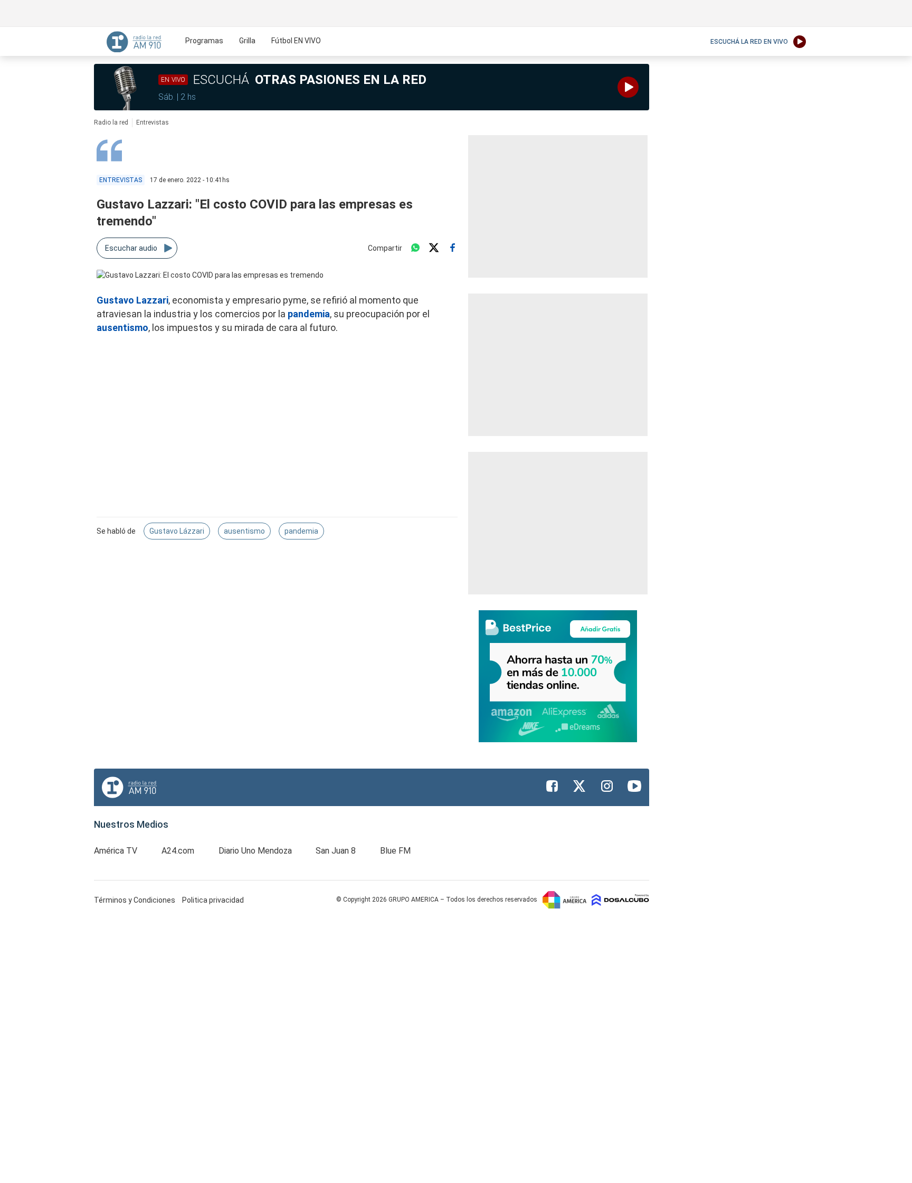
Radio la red (111, 122)
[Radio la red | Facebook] (552, 786)
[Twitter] (434, 248)
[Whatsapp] (415, 248)
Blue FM (395, 851)
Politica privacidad (213, 900)
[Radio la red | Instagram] (607, 786)
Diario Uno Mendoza (255, 851)
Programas (204, 40)
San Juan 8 (336, 851)
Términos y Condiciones (135, 900)
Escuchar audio (131, 248)
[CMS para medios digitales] (620, 899)
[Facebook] (452, 248)
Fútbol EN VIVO (296, 40)
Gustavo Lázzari (176, 531)
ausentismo (122, 327)
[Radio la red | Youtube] (634, 786)
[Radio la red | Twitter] (579, 786)
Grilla (247, 40)
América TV (115, 851)
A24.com (178, 851)
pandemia (309, 313)
